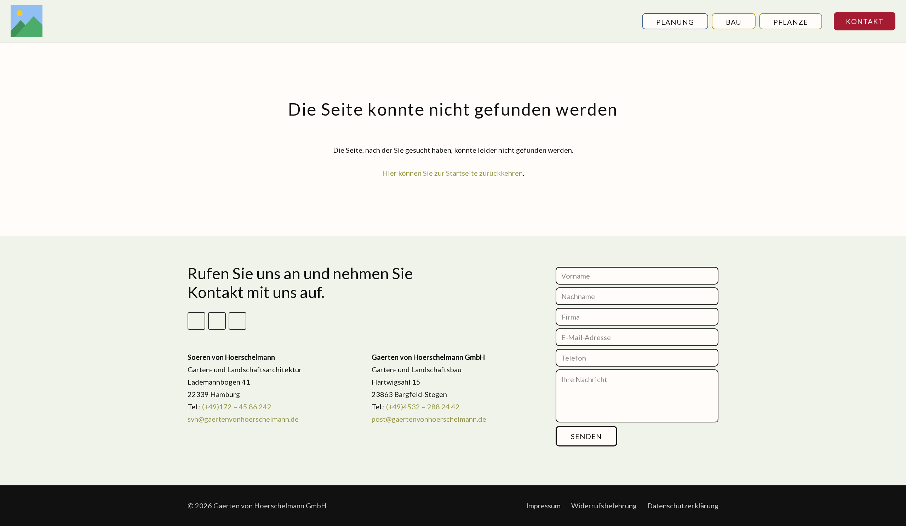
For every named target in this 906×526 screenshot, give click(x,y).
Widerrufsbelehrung (604, 505)
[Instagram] (217, 321)
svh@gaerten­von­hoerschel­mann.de (243, 419)
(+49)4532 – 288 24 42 (423, 406)
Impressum (543, 505)
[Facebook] (196, 321)
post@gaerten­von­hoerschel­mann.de (429, 419)
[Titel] (26, 21)
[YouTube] (237, 321)
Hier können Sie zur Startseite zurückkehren (452, 173)
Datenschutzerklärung (682, 505)
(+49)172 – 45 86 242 (236, 406)
